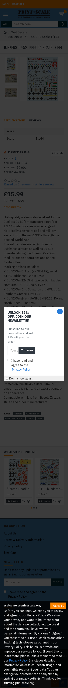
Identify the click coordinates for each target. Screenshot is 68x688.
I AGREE (59, 605)
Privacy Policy (18, 660)
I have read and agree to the (22, 365)
